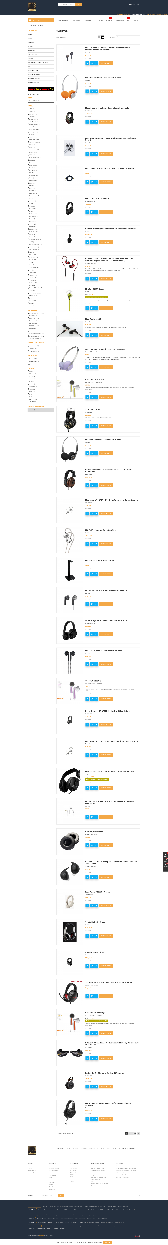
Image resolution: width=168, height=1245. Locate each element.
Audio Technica (34, 124)
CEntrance (33, 137)
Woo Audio (33, 295)
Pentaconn (33, 386)
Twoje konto (74, 1163)
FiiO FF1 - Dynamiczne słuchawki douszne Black (106, 590)
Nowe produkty (32, 1170)
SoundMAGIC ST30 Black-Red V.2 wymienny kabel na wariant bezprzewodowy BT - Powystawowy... (109, 260)
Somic (31, 265)
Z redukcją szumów (32, 54)
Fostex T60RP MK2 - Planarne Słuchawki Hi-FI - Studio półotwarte (108, 471)
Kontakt (61, 1150)
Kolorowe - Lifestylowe (33, 82)
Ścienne (122, 1222)
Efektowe (67, 1222)
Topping (32, 280)
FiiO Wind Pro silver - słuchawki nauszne (103, 78)
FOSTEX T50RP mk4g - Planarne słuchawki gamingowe (109, 771)
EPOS (31, 162)
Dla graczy (30, 46)
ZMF (31, 298)
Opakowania (52, 1182)
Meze (32, 219)
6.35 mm (32, 384)
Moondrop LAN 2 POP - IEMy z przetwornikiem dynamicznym (111, 741)
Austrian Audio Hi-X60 (95, 952)
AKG (31, 109)
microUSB (32, 402)
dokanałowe (34, 346)
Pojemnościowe (42, 1215)
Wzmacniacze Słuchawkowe (49, 1226)
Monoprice (33, 221)
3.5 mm (32, 373)
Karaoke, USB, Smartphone (66, 1215)
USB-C (32, 389)
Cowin (32, 147)
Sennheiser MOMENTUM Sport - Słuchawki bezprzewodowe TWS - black (111, 863)
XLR (31, 394)
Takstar (32, 272)
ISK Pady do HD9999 (94, 831)
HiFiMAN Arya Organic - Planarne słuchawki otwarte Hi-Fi (110, 228)
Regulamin (92, 1148)
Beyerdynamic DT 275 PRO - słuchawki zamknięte (107, 711)
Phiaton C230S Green (94, 289)
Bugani (32, 134)
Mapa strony (100, 1148)
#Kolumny (31, 1222)
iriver (31, 303)
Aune (31, 127)
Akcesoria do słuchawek (34, 78)
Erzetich (32, 167)
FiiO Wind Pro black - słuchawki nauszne (103, 439)
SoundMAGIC (34, 267)
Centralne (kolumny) (58, 1222)
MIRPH (32, 211)
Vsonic (32, 290)
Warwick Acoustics (35, 293)
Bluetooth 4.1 (34, 361)
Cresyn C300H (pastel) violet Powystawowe (105, 349)
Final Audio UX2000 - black (97, 198)
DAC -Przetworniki (41, 1228)
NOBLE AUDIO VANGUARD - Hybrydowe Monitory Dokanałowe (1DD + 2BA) (112, 1044)
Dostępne (128, 37)
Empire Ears (33, 165)
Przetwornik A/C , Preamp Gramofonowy (78, 1226)
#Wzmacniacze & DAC (34, 1226)
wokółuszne (34, 351)
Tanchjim (33, 275)
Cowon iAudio (34, 150)
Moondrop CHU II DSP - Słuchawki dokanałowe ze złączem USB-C (111, 139)
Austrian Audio (34, 129)
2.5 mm (32, 371)
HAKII (32, 188)
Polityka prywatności (54, 1170)
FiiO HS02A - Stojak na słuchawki (99, 560)
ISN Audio (33, 201)
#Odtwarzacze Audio (34, 1206)
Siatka (99, 37)
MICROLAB (33, 208)
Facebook (139, 1196)
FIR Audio (33, 170)
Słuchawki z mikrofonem (34, 74)
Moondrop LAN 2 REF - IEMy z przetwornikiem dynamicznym (111, 500)
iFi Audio (32, 300)
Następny (138, 1133)
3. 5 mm (32, 376)
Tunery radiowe (102, 1206)
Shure (31, 262)
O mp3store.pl (52, 1175)
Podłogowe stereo (82, 1222)
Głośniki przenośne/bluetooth (66, 1218)
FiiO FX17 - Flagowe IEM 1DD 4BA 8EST (101, 530)
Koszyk (68, 1148)
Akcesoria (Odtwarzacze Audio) (90, 1206)
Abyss (32, 111)
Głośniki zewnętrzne (91, 1218)
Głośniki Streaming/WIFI (80, 1218)
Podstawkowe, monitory (93, 1222)
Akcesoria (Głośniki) (102, 1218)
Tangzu (32, 277)
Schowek (72, 1181)
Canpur (32, 144)
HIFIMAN (33, 193)
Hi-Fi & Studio (31, 50)
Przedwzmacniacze (93, 1226)
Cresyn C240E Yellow (94, 379)
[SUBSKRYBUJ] (61, 1195)
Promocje (75, 1148)
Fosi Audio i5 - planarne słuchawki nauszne (104, 1073)
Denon (32, 160)
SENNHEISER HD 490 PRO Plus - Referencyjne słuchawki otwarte (109, 1104)
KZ (31, 203)
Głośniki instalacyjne (41, 1218)
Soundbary (103, 1222)
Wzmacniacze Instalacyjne (131, 1226)
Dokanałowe (31, 42)
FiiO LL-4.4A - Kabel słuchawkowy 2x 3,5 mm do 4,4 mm (109, 168)
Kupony (72, 1179)
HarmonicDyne (34, 196)
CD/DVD (45, 1206)
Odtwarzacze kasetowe (123, 1206)
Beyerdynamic (34, 132)
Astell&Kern (33, 121)
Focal (31, 178)
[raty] (41, 89)
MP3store (33, 214)
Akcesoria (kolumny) (42, 1222)
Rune (31, 252)
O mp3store (132, 1148)
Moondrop (33, 224)
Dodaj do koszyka (106, 63)
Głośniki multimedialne (53, 1218)
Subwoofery (110, 1222)
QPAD (32, 242)
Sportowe (30, 58)
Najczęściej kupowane (33, 1172)
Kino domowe (74, 1222)
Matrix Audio (33, 216)
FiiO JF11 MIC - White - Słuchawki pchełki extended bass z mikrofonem (110, 802)
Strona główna (60, 1148)
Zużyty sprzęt (122, 1148)
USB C (32, 391)
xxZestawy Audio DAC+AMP (60, 1228)
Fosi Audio (33, 180)
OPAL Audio (33, 231)
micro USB (33, 399)
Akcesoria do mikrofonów (79, 1215)
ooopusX (32, 306)
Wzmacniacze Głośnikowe (62, 1226)
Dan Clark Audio (35, 157)
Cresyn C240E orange (95, 1012)
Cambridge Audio (35, 139)
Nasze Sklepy (52, 1189)
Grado (31, 185)
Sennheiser (33, 257)
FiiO (31, 173)
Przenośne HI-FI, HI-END (54, 1206)
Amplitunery (49, 1228)
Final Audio (33, 175)
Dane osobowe (73, 1168)
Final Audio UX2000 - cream (97, 892)
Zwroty (114, 1148)
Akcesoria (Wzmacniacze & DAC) (117, 1226)
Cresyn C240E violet (94, 681)
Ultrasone (32, 285)
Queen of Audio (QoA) (36, 244)
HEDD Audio (33, 190)
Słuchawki (32, 31)
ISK (31, 198)
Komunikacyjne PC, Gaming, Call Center (38, 62)
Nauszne (30, 34)
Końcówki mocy (31, 1228)
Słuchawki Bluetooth (33, 70)
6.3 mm (32, 381)
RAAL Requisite (34, 247)
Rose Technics (34, 249)
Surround (116, 1222)
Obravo (32, 234)
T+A (31, 270)
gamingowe (34, 348)
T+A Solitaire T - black (95, 922)
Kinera (32, 206)
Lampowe (57, 1215)
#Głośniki (31, 1218)
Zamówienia (84, 1148)
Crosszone (33, 152)
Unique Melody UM (35, 288)
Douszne (30, 38)
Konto (108, 1148)
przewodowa (34, 364)
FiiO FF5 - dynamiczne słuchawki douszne (103, 651)
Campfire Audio (34, 142)
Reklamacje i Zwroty (54, 1168)
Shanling (32, 259)
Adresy (71, 1176)
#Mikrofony (32, 1215)
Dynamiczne (50, 1215)
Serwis (50, 1177)
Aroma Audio (33, 119)
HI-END (29, 66)
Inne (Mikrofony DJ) (91, 1215)
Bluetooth (33, 359)
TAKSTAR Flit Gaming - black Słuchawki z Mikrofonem (108, 982)
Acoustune (33, 114)
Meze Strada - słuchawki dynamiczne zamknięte (107, 108)
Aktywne (50, 1222)
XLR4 (31, 397)
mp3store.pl (41, 1235)
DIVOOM (32, 155)
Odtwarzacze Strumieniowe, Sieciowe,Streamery (71, 1206)
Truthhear (33, 283)
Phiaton (32, 236)
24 (135, 1133)
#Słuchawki (32, 1209)
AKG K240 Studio (92, 409)
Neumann (32, 226)
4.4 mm (32, 379)
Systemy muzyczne (112, 1206)
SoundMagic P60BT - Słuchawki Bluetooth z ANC (106, 620)
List (102, 37)
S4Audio (32, 254)
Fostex (32, 183)
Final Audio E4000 (93, 319)
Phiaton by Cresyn (35, 239)
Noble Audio (33, 229)
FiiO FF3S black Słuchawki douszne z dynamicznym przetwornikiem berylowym (107, 48)
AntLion (32, 116)
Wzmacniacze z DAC (103, 1226)
